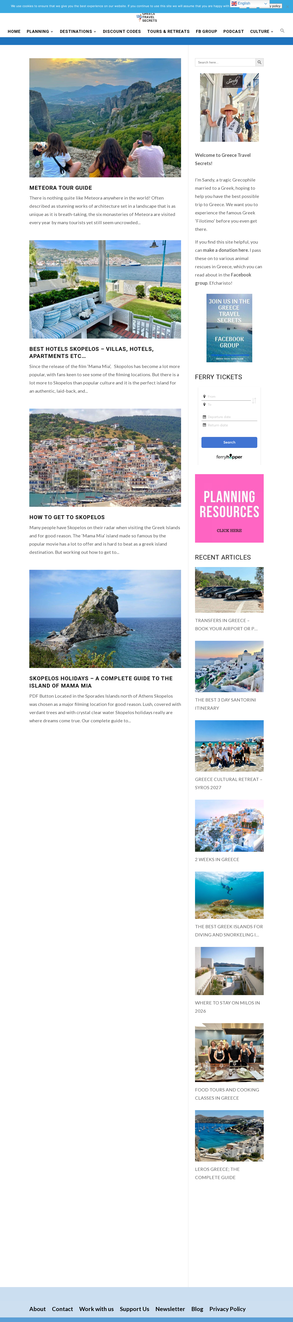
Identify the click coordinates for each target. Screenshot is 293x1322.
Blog (197, 1308)
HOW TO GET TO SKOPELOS (67, 517)
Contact (62, 1308)
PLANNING (38, 32)
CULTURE (259, 32)
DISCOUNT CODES (122, 32)
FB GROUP (206, 32)
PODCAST (233, 32)
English (243, 3)
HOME (14, 32)
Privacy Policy (227, 1308)
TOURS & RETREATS (168, 32)
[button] (282, 32)
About (37, 1308)
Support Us (134, 1308)
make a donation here (225, 250)
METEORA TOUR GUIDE (60, 187)
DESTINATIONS (76, 32)
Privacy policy (270, 6)
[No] (287, 6)
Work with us (96, 1308)
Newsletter (170, 1308)
